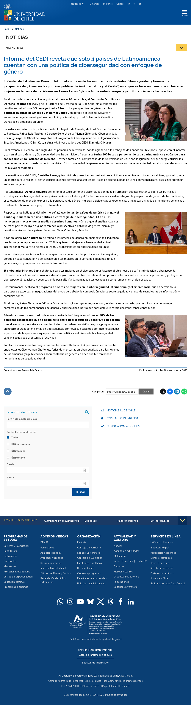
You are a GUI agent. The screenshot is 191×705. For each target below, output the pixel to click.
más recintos (136, 680)
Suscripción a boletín (123, 426)
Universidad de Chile (81, 694)
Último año (18, 457)
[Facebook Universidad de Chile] (120, 601)
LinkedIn (177, 391)
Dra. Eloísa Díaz (93, 680)
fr (134, 3)
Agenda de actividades (126, 551)
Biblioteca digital (160, 547)
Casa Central (126, 675)
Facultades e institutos (89, 563)
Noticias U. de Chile (121, 410)
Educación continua (14, 581)
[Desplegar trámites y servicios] (182, 520)
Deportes (119, 566)
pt (140, 3)
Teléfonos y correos (90, 686)
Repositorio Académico (163, 552)
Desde (10, 464)
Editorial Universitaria (125, 586)
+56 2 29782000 (69, 686)
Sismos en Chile (159, 578)
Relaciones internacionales (92, 578)
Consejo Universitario (89, 547)
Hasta (10, 477)
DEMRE (44, 542)
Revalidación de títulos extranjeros (53, 580)
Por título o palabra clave (22, 419)
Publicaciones (121, 581)
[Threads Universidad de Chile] (110, 601)
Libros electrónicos (161, 557)
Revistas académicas (162, 568)
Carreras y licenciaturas (16, 546)
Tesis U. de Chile (160, 563)
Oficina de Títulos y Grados (55, 573)
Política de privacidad (116, 694)
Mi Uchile (108, 3)
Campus (52, 680)
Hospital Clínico (85, 568)
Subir (8, 391)
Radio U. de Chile (123, 561)
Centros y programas (89, 573)
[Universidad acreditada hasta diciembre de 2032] (95, 624)
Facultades (75, 3)
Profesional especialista (17, 571)
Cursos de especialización (18, 576)
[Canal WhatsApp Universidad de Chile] (60, 601)
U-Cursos (94, 3)
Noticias (19, 28)
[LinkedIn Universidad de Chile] (130, 601)
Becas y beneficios (50, 563)
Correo (120, 3)
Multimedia (120, 556)
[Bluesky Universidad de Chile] (90, 601)
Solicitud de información (95, 662)
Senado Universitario (89, 552)
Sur (126, 680)
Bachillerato (10, 551)
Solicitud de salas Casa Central (168, 583)
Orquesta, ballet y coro (126, 576)
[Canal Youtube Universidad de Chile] (80, 601)
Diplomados (10, 556)
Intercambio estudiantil (53, 568)
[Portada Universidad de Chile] (26, 11)
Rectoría (81, 542)
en (128, 3)
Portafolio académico (162, 573)
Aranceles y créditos (51, 557)
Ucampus (168, 542)
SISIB (66, 694)
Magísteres (10, 566)
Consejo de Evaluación (89, 557)
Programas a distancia (16, 586)
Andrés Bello (64, 680)
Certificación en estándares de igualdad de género (96, 639)
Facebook (170, 391)
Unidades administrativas (91, 583)
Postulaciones (48, 547)
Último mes (18, 451)
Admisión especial (50, 552)
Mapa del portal (110, 686)
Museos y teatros (123, 571)
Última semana (20, 444)
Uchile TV (141, 561)
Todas (14, 437)
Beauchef (78, 680)
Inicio (7, 28)
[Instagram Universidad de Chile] (70, 601)
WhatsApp (184, 391)
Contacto (125, 686)
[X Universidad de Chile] (100, 601)
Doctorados (10, 561)
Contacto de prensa (122, 418)
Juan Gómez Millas (113, 680)
